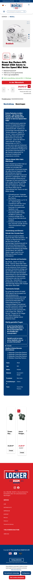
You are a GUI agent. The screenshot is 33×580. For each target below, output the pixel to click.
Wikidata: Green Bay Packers (17, 358)
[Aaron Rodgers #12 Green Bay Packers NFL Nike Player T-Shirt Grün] (22, 417)
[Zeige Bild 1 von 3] (28, 34)
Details (11, 450)
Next (26, 431)
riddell (14, 125)
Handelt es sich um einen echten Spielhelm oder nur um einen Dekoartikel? (15, 340)
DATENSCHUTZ (8, 507)
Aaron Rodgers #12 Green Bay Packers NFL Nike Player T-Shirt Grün (22, 433)
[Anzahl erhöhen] (13, 89)
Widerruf (6, 521)
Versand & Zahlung (8, 524)
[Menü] (4, 12)
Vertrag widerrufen (16, 560)
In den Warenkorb (16, 82)
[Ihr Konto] (29, 4)
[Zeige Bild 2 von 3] (28, 36)
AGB (5, 504)
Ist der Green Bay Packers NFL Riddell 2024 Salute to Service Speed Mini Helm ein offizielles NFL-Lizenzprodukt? (15, 329)
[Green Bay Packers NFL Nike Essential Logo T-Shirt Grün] (11, 417)
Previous (7, 431)
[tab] (9, 104)
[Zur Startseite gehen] (16, 6)
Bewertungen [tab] (20, 104)
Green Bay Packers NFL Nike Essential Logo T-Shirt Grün (11, 433)
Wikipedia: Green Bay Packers (17, 352)
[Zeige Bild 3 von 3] (28, 38)
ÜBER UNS (6, 534)
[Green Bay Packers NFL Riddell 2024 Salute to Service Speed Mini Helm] (16, 33)
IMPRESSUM (7, 510)
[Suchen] (24, 11)
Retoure (6, 517)
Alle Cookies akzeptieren (17, 577)
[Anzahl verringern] (4, 89)
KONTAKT (6, 514)
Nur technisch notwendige (11, 573)
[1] (20, 142)
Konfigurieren (26, 573)
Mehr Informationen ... (16, 569)
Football (25, 283)
